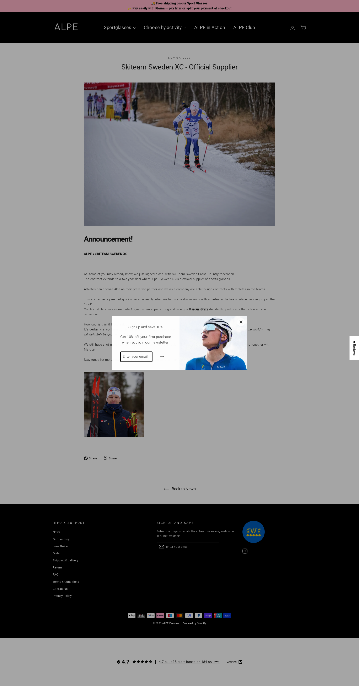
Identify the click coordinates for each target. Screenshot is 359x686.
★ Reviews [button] (354, 347)
